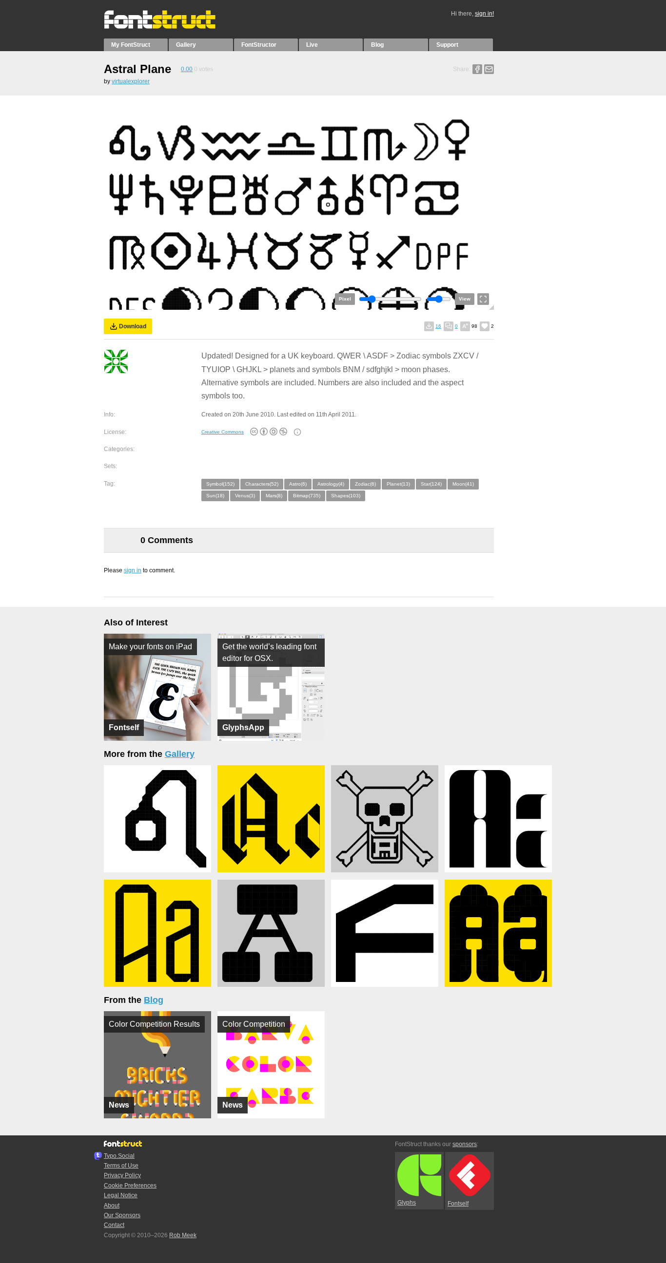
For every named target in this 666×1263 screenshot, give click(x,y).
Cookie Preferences (130, 1185)
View (464, 299)
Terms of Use (121, 1165)
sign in (132, 570)
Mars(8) (274, 495)
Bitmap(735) (306, 495)
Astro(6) (298, 484)
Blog (377, 44)
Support (447, 44)
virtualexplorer (131, 81)
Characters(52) (261, 484)
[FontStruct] (170, 26)
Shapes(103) (345, 495)
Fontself (458, 1203)
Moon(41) (463, 484)
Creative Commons (222, 431)
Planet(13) (398, 484)
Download (132, 326)
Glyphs (406, 1202)
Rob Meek (182, 1235)
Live (312, 44)
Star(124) (431, 484)
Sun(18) (215, 495)
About (111, 1205)
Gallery (186, 44)
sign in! (484, 13)
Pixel (345, 299)
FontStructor (258, 44)
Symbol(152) (220, 484)
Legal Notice (120, 1195)
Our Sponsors (122, 1215)
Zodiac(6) (365, 484)
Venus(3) (245, 495)
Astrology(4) (330, 484)
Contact (114, 1225)
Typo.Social (119, 1155)
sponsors (464, 1144)
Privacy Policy (122, 1175)
